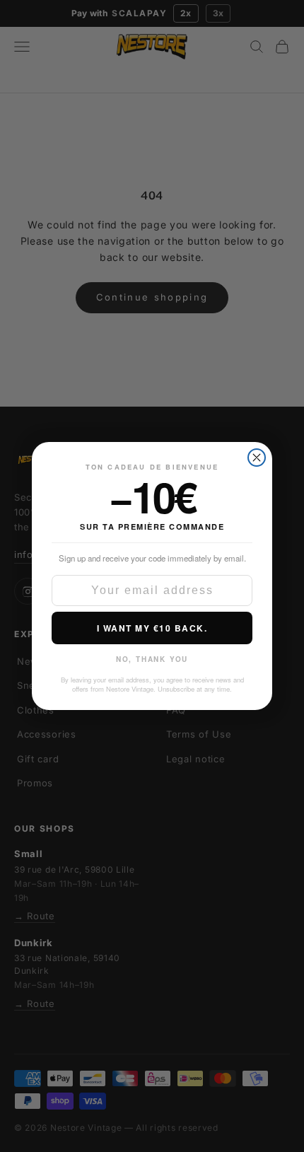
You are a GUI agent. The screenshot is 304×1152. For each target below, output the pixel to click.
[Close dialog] (256, 457)
